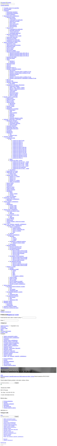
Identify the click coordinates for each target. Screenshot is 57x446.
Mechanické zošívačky (12, 120)
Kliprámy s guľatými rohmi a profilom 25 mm (20, 71)
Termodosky (9, 185)
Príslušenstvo (13, 75)
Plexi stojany (13, 70)
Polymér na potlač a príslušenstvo (17, 284)
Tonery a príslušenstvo (15, 226)
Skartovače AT (10, 27)
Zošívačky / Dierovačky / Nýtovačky (12, 119)
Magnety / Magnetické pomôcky (17, 88)
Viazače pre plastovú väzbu (13, 211)
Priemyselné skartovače (12, 37)
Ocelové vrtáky (13, 205)
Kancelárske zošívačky (15, 123)
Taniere (14, 270)
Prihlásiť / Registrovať (8, 440)
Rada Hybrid (13, 18)
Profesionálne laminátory (12, 13)
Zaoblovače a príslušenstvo (13, 199)
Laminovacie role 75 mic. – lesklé (20, 164)
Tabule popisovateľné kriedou (14, 45)
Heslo (2, 320)
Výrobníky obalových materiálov (11, 8)
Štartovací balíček (14, 94)
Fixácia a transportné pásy (18, 229)
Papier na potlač (13, 278)
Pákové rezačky (10, 100)
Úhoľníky (12, 116)
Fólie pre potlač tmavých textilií (19, 252)
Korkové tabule (10, 47)
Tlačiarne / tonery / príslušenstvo (14, 225)
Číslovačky (9, 200)
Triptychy (9, 65)
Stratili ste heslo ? (5, 325)
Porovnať (5, 438)
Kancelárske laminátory (12, 12)
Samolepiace (12, 169)
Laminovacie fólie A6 (17, 146)
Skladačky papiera (8, 302)
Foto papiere (12, 289)
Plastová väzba (10, 183)
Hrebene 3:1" (13, 179)
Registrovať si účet (13, 314)
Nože (11, 111)
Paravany (9, 66)
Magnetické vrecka (11, 43)
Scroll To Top (3, 442)
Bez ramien (12, 83)
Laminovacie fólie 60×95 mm (19, 151)
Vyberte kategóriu (5, 5)
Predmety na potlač (11, 266)
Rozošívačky (10, 131)
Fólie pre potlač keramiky (18, 253)
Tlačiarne (12, 233)
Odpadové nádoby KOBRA (10, 306)
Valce (13, 232)
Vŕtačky (8, 203)
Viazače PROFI (10, 218)
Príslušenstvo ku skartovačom (13, 41)
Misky (13, 274)
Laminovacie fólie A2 (17, 157)
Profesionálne (10, 305)
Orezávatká (9, 107)
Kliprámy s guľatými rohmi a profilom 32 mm (20, 77)
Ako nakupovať (7, 406)
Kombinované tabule (11, 57)
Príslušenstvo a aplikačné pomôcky (18, 241)
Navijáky (12, 195)
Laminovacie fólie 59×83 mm (19, 148)
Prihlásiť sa (3, 323)
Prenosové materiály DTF (16, 246)
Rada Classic (13, 22)
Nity (11, 134)
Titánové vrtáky (13, 208)
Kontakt (5, 402)
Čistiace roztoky (13, 90)
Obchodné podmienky (9, 403)
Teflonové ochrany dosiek (18, 242)
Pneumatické (13, 244)
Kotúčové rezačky (11, 99)
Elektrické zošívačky (11, 126)
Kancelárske (9, 303)
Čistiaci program (10, 188)
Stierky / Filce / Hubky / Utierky (17, 87)
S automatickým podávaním (16, 19)
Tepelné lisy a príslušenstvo (13, 234)
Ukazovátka (12, 91)
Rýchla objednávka (8, 401)
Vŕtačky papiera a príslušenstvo (11, 201)
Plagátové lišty (10, 81)
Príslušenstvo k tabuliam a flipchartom (15, 84)
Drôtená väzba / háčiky (12, 175)
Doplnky (12, 268)
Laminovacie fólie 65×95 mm (19, 152)
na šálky (14, 240)
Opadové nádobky (16, 228)
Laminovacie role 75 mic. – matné (20, 165)
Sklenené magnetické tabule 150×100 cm (19, 55)
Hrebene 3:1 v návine (15, 180)
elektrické (12, 213)
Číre (11, 139)
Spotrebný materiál (8, 136)
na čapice (14, 238)
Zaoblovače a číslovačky (9, 197)
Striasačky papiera (8, 301)
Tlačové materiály (8, 285)
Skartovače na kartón (14, 21)
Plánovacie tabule (11, 58)
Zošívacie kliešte (13, 124)
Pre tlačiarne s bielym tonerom (17, 256)
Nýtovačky (9, 130)
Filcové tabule (10, 49)
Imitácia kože (13, 173)
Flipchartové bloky (14, 92)
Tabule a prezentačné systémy (11, 42)
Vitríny (8, 59)
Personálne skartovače (15, 30)
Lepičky (8, 222)
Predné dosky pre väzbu (12, 171)
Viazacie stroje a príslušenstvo (11, 209)
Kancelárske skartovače (15, 33)
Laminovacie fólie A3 (17, 142)
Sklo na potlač (13, 280)
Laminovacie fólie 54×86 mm (19, 147)
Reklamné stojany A (11, 67)
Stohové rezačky (10, 102)
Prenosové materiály (11, 245)
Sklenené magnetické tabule (13, 51)
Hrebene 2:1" (13, 177)
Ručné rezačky (10, 98)
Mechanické (12, 103)
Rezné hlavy (12, 110)
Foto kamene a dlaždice (18, 276)
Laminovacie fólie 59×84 (18, 140)
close (2, 375)
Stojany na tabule (14, 95)
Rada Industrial (13, 25)
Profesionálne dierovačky (12, 128)
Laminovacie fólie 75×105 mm (19, 153)
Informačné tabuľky (14, 74)
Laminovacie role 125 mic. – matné (20, 168)
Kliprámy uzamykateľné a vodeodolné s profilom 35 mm (23, 78)
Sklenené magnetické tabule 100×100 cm (19, 54)
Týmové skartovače (14, 31)
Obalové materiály (11, 189)
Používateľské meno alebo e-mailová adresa (11, 317)
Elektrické (12, 104)
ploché (14, 237)
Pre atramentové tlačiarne (15, 248)
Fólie (11, 287)
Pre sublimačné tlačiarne (15, 261)
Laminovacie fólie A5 (17, 144)
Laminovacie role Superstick (19, 167)
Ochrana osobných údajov (10, 407)
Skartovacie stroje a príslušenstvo (11, 16)
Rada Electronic (13, 26)
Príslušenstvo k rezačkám (12, 108)
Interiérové (12, 61)
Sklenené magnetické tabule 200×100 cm (19, 53)
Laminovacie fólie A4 (17, 143)
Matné (11, 159)
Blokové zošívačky (14, 122)
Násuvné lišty (10, 184)
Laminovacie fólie (11, 138)
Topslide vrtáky (13, 207)
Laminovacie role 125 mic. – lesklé (20, 161)
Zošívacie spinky (10, 187)
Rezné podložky (13, 112)
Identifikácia (9, 191)
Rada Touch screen (14, 23)
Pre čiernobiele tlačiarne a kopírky (14, 291)
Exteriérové (12, 62)
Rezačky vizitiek (10, 106)
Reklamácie (6, 405)
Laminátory (6, 10)
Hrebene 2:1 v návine (15, 176)
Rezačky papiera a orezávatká (11, 96)
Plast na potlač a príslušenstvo (16, 282)
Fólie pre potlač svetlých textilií (19, 250)
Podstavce (12, 114)
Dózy (13, 272)
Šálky (13, 273)
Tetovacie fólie (15, 254)
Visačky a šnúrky (14, 193)
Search (2, 310)
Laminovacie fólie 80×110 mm (19, 155)
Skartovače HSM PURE (12, 34)
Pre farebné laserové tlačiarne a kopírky (16, 286)
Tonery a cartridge (16, 230)
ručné (11, 212)
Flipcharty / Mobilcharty (12, 82)
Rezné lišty (12, 115)
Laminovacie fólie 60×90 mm (19, 150)
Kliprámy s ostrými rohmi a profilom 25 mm (20, 73)
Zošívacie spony (13, 135)
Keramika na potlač (14, 269)
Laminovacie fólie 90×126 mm (19, 156)
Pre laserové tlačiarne (14, 249)
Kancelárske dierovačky (12, 127)
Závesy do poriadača (11, 196)
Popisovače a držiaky (14, 86)
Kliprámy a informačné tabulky (14, 69)
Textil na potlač (13, 277)
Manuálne (12, 236)
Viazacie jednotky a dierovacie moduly (16, 221)
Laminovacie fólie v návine (16, 160)
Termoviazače (10, 220)
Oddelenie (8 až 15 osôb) (15, 35)
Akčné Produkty (7, 9)
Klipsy (11, 192)
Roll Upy (9, 79)
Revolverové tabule (11, 50)
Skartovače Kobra (11, 17)
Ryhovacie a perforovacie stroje (11, 307)
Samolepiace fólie (14, 290)
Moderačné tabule (11, 63)
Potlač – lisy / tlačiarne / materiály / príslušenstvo (15, 224)
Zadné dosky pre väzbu (12, 172)
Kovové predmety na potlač (16, 281)
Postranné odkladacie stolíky (16, 118)
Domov (2, 376)
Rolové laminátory (11, 14)
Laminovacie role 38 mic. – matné (20, 163)
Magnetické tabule (11, 46)
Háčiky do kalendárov (15, 181)
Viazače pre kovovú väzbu (13, 215)
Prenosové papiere (16, 262)
